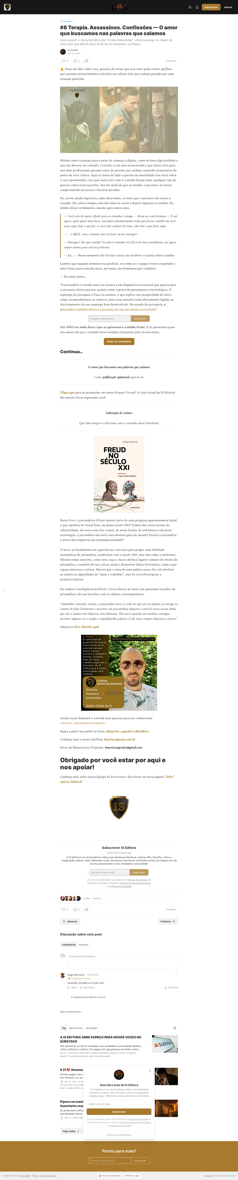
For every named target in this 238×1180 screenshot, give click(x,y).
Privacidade (25, 1175)
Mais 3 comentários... (71, 1011)
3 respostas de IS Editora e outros (88, 997)
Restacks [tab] (83, 944)
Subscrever (211, 7)
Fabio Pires (84, 1053)
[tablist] (75, 944)
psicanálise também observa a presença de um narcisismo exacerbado (108, 309)
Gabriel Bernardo (100, 1053)
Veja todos (69, 1131)
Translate (67, 21)
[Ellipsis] (176, 974)
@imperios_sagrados (119, 731)
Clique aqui (67, 392)
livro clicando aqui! (87, 627)
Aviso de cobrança (48, 1175)
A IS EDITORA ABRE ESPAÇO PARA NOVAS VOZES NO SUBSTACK (100, 1039)
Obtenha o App (132, 1175)
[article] (119, 1049)
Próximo (166, 921)
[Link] (55, 351)
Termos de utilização (138, 1119)
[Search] (190, 7)
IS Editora (73, 50)
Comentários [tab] (69, 944)
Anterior (72, 921)
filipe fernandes (101, 1056)
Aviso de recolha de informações (135, 1122)
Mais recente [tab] (76, 1028)
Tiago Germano (76, 974)
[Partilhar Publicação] (197, 7)
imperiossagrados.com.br (119, 739)
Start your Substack (111, 1175)
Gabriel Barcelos (79, 1056)
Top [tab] (64, 1028)
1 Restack (96, 898)
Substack (209, 1175)
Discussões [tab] (91, 1028)
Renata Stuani (117, 1053)
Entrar (228, 7)
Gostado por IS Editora (80, 978)
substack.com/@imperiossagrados (83, 723)
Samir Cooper (73, 1088)
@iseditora (142, 731)
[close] (150, 1070)
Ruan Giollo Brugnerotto (81, 1085)
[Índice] (3, 590)
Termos (35, 1175)
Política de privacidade (120, 1125)
